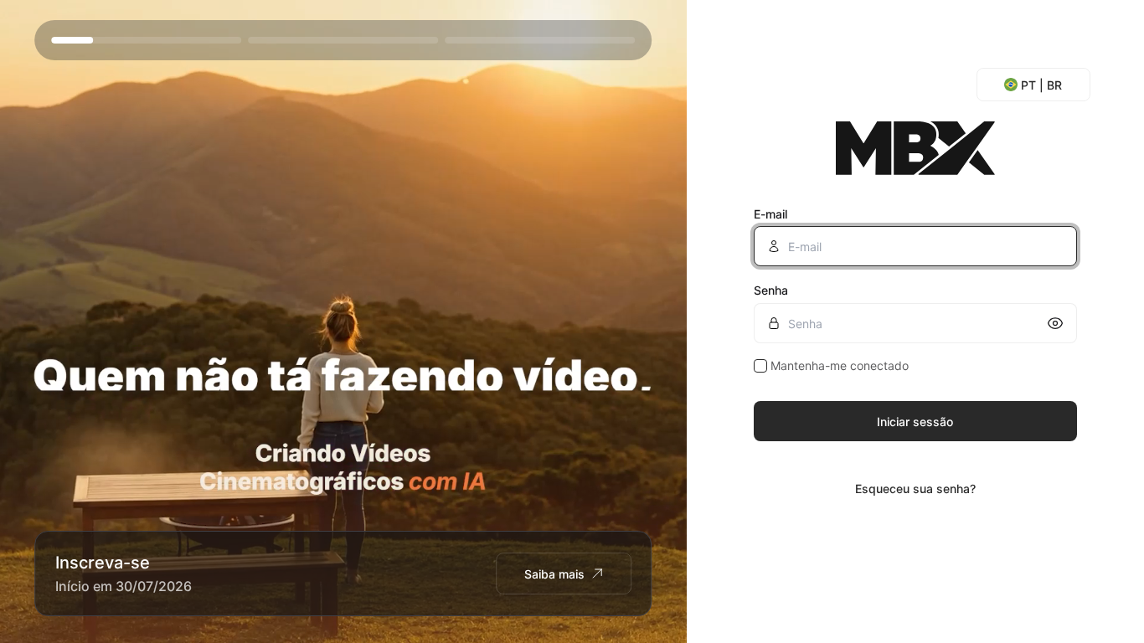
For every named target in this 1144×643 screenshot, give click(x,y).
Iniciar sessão (915, 421)
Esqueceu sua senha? (915, 488)
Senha (771, 290)
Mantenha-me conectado (839, 365)
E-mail (770, 214)
